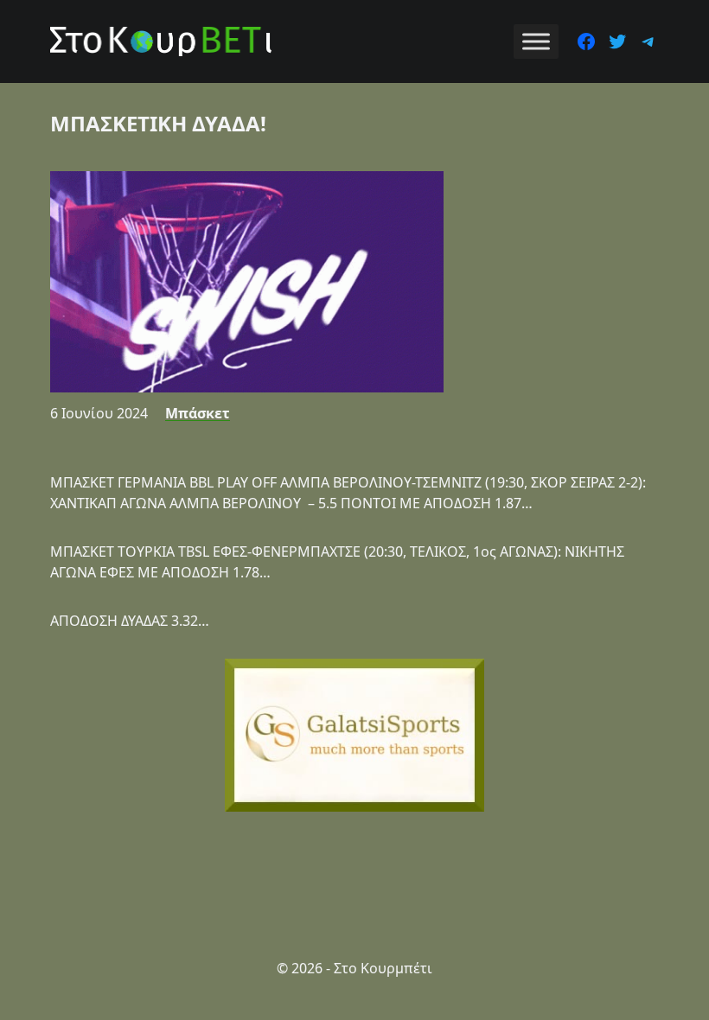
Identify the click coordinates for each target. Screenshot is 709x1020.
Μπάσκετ (197, 413)
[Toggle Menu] (536, 41)
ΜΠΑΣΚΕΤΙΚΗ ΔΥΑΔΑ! (158, 123)
